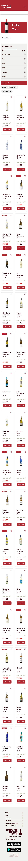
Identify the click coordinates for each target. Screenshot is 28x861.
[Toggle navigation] (25, 6)
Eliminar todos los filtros (9, 87)
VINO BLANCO (6, 91)
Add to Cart (7, 129)
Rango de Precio (8, 46)
